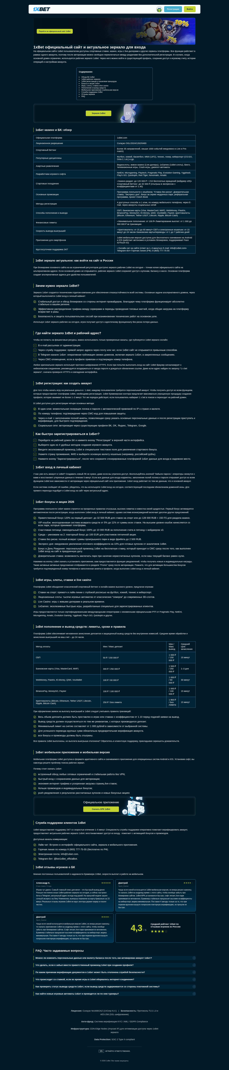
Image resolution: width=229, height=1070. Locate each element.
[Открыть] (159, 9)
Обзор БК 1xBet (87, 77)
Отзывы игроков (88, 94)
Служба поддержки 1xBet (91, 92)
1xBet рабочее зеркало (90, 79)
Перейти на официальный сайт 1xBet (55, 31)
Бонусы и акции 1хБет (90, 83)
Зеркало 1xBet (98, 113)
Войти (190, 9)
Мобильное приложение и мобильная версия (99, 90)
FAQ (83, 96)
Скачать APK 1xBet (101, 809)
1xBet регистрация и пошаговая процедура (99, 81)
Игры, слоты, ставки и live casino (94, 86)
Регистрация (173, 9)
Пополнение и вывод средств (93, 88)
